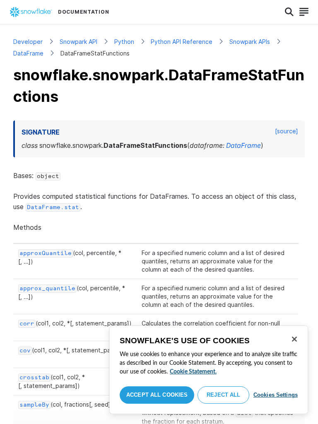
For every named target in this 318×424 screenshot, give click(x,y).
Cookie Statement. (193, 372)
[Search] (289, 12)
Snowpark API (78, 41)
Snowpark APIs (249, 41)
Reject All (223, 395)
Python (124, 41)
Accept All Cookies (157, 395)
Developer (28, 41)
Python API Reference (181, 41)
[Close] (294, 339)
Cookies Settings (275, 395)
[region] (208, 369)
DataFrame (28, 53)
